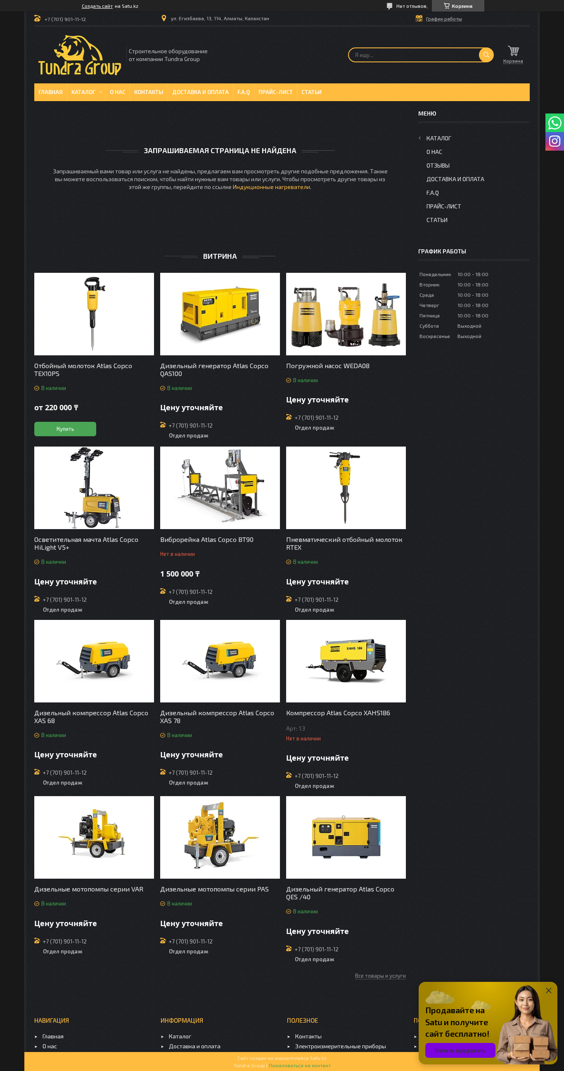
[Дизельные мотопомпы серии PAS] (220, 837)
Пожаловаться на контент (300, 1065)
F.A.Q (243, 92)
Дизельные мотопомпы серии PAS (214, 889)
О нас (118, 92)
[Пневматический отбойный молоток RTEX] (346, 488)
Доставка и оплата (200, 92)
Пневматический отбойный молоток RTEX (344, 543)
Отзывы (438, 165)
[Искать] (486, 54)
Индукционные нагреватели (271, 186)
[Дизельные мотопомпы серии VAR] (94, 837)
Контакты (149, 92)
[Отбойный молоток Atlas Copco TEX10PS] (94, 314)
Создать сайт (97, 6)
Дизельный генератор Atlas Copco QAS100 (214, 369)
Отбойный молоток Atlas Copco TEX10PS (83, 369)
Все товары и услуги (380, 975)
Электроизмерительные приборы (340, 1046)
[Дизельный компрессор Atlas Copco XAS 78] (220, 661)
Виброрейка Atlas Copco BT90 (207, 539)
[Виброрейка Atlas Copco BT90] (220, 488)
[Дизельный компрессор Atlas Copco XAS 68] (94, 661)
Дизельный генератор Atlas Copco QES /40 (340, 893)
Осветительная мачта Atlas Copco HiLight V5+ (86, 543)
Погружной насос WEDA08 (328, 365)
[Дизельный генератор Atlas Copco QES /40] (346, 837)
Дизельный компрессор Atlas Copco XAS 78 (217, 716)
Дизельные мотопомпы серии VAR (88, 889)
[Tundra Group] (79, 55)
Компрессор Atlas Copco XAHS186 (338, 712)
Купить (65, 429)
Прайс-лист (275, 92)
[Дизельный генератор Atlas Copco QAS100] (220, 314)
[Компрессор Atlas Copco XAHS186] (346, 661)
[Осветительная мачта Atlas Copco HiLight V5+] (94, 488)
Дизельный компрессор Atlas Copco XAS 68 (91, 716)
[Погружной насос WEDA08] (346, 314)
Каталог (83, 92)
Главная (50, 92)
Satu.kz (318, 1058)
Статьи (311, 92)
